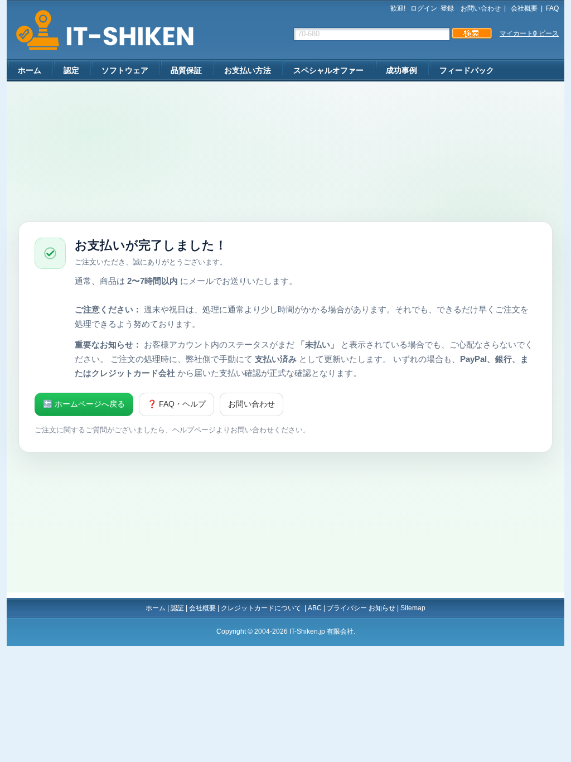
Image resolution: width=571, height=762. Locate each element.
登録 (447, 8)
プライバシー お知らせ (361, 608)
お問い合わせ (481, 8)
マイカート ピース (529, 33)
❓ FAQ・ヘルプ (176, 403)
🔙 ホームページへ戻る (84, 403)
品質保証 (186, 70)
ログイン (423, 8)
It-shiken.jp (101, 30)
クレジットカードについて (262, 608)
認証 (177, 608)
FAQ (552, 8)
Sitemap (412, 608)
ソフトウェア (124, 70)
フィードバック (466, 70)
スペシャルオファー (328, 70)
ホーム (29, 70)
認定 (71, 70)
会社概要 (523, 8)
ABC (315, 608)
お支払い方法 (247, 70)
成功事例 (401, 70)
